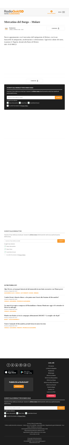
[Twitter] (12, 365)
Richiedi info (18, 386)
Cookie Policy (38, 423)
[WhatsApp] (29, 365)
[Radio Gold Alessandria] (14, 12)
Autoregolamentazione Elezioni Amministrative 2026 (34, 429)
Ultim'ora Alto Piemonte (51, 382)
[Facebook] (8, 365)
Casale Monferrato (14, 319)
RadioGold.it (38, 438)
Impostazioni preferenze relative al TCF (34, 430)
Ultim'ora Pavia (51, 380)
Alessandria (13, 301)
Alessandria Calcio (9, 293)
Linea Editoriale (41, 425)
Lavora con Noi (51, 392)
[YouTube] (16, 365)
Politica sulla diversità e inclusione (13, 425)
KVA (39, 442)
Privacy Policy (24, 106)
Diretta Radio (51, 387)
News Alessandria (13, 103)
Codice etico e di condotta (29, 425)
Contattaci (51, 395)
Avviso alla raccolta (34, 434)
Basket (6, 319)
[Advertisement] (34, 60)
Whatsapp (51, 373)
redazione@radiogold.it (40, 441)
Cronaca (17, 293)
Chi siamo (51, 366)
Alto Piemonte (25, 293)
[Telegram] (25, 365)
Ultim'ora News (51, 375)
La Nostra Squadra (51, 368)
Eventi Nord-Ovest (34, 103)
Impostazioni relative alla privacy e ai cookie (34, 432)
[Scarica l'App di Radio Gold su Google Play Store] (26, 372)
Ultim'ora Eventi (51, 385)
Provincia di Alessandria (23, 301)
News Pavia (24, 103)
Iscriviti (58, 97)
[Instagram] (20, 365)
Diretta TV (51, 389)
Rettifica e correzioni (36, 427)
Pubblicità (51, 371)
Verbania (36, 293)
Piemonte (19, 328)
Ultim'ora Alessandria (51, 378)
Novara (31, 293)
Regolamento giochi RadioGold (53, 425)
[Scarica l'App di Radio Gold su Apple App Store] (11, 372)
